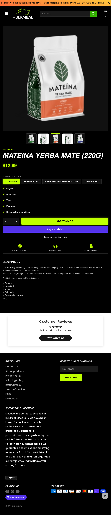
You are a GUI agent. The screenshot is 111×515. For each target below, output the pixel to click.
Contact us (12, 366)
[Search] (93, 14)
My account (12, 398)
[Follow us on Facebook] (7, 491)
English (11, 477)
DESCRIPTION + (11, 261)
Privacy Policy (13, 375)
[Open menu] (6, 13)
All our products (14, 371)
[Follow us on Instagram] (12, 491)
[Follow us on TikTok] (17, 491)
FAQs (8, 394)
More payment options (55, 237)
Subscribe (71, 377)
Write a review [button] (55, 337)
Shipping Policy (14, 380)
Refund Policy (13, 385)
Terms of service (15, 389)
